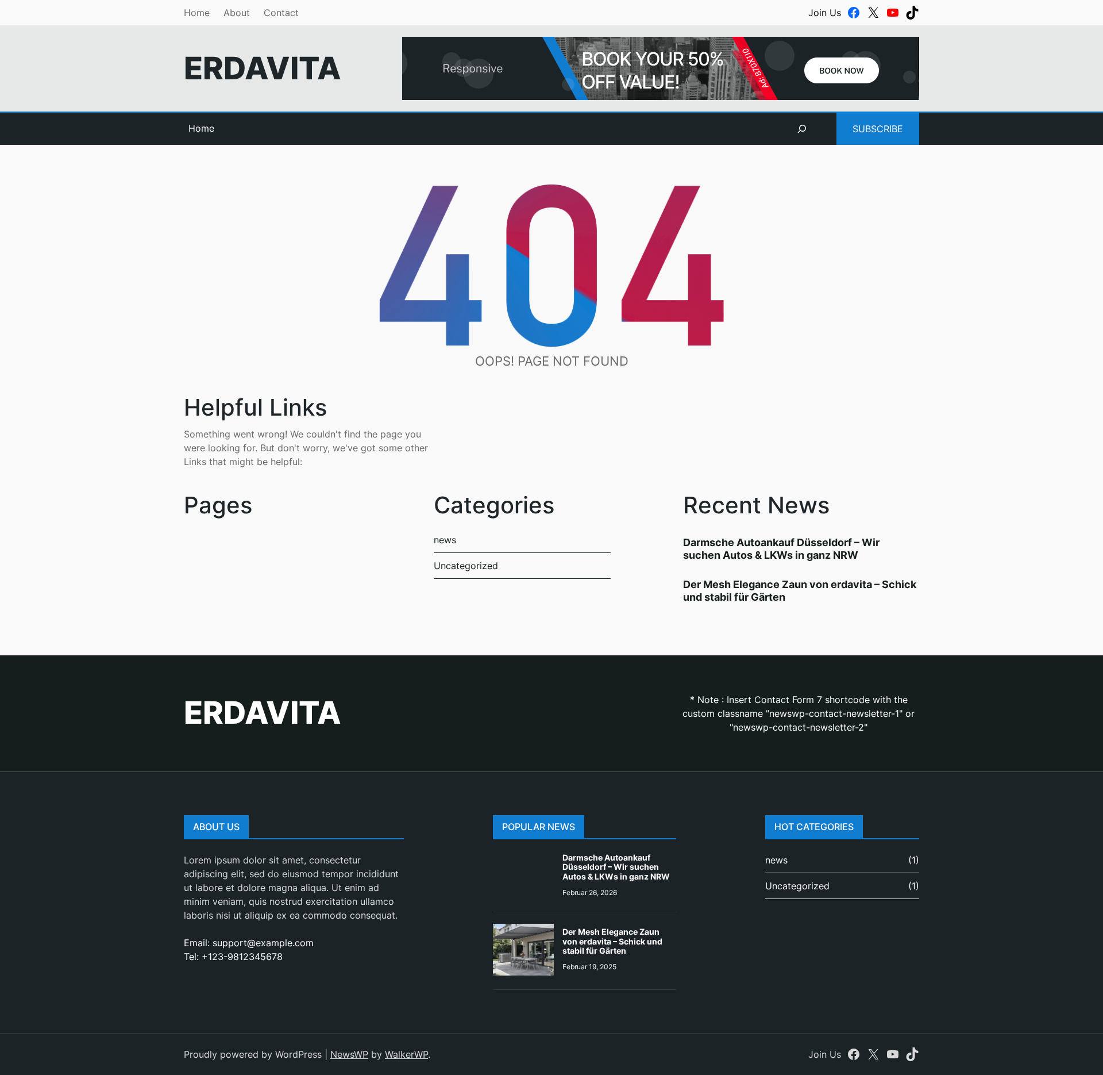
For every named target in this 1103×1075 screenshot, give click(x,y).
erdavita (262, 68)
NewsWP (349, 1054)
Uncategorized (466, 565)
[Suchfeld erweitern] (802, 129)
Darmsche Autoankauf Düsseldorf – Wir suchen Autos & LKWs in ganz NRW (781, 548)
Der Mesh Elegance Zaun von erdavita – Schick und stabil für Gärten (612, 941)
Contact (281, 12)
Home (197, 12)
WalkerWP (406, 1054)
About (236, 12)
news (445, 540)
